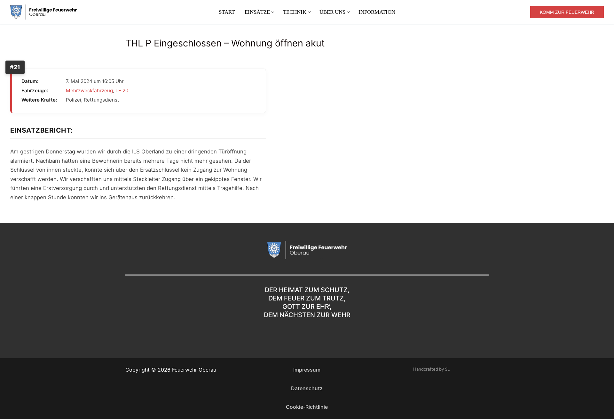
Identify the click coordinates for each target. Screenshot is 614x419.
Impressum (306, 369)
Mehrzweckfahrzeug (89, 90)
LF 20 (121, 90)
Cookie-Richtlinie (307, 407)
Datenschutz (307, 388)
